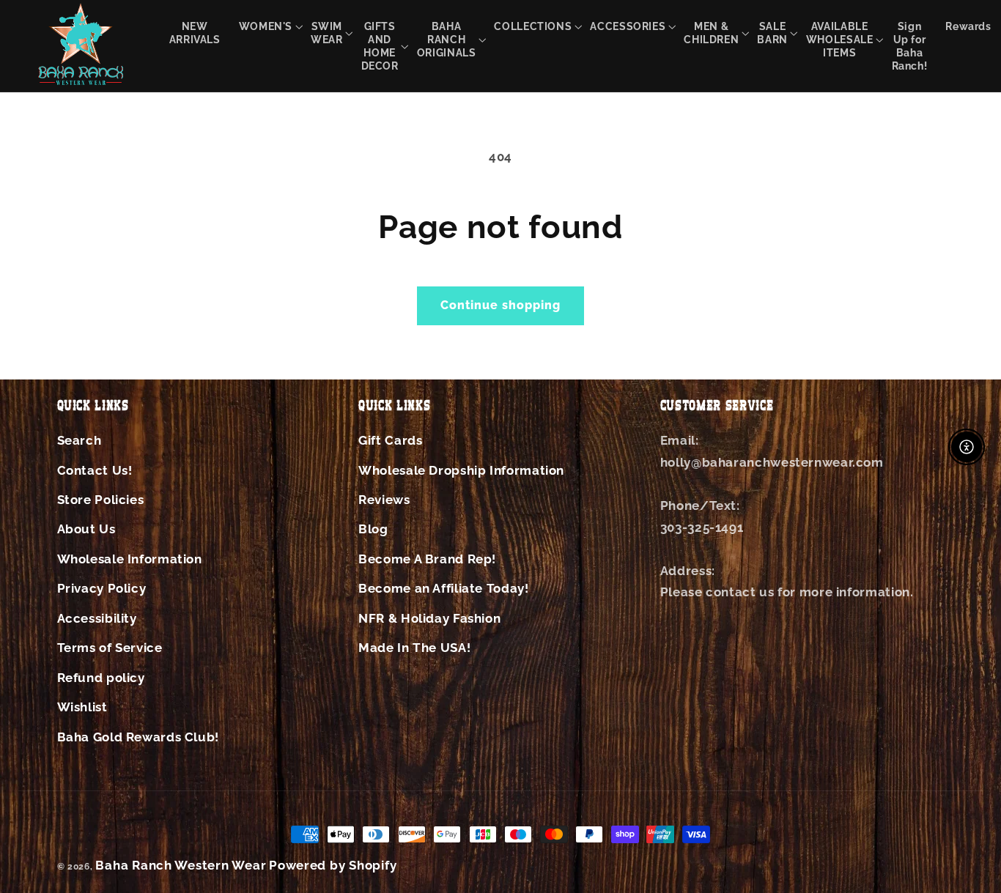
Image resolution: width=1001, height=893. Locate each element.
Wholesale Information (129, 559)
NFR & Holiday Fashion (429, 618)
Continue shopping (500, 305)
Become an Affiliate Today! (443, 588)
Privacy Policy (102, 588)
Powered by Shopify (332, 865)
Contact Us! (95, 470)
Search (79, 440)
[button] (266, 26)
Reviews (384, 499)
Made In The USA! (414, 647)
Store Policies (100, 499)
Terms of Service (110, 647)
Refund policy (101, 677)
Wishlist (82, 707)
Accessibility (97, 618)
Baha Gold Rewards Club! (138, 737)
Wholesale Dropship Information (461, 470)
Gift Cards (390, 440)
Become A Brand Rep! (427, 559)
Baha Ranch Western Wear (180, 865)
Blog (373, 529)
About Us (86, 529)
